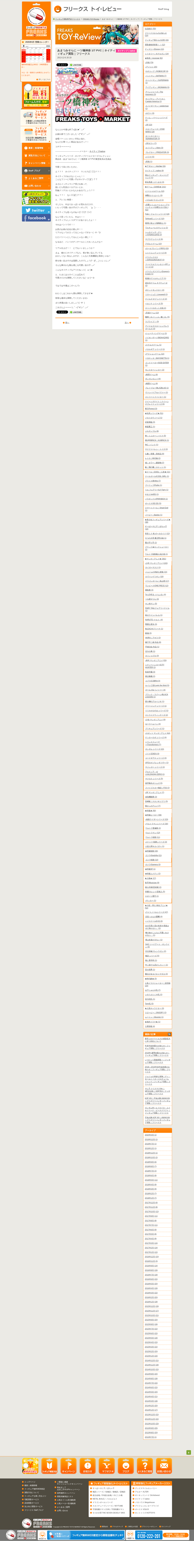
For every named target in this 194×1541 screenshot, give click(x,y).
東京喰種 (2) (150, 676)
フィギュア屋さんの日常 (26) (157, 40)
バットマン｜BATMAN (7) (155, 76)
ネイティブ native (142, 1499)
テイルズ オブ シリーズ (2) (156, 299)
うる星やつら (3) (152, 599)
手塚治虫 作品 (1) (152, 647)
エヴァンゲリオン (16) (154, 576)
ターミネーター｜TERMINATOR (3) (152, 137)
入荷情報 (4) (150, 1026)
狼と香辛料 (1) (151, 960)
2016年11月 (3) (151, 1261)
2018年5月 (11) (151, 1180)
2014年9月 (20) (151, 1374)
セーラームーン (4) (153, 724)
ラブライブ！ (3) (152, 322)
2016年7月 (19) (151, 1275)
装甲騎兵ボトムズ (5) (153, 783)
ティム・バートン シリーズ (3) (156, 119)
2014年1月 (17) (151, 1410)
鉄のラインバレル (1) (153, 615)
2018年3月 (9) (151, 1189)
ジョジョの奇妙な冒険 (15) (156, 572)
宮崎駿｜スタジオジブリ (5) (156, 801)
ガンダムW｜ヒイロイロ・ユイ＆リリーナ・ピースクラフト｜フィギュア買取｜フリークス (157, 1110)
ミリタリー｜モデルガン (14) (157, 54)
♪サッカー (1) (150, 900)
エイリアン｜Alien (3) (154, 148)
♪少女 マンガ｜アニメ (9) (155, 720)
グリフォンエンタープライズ (147, 1506)
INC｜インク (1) (151, 445)
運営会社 (105, 1526)
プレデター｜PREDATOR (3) (157, 152)
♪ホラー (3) (149, 113)
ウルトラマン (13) (152, 833)
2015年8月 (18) (151, 1324)
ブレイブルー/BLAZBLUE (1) (157, 388)
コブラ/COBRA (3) (152, 681)
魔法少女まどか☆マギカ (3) (156, 974)
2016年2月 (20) (151, 1297)
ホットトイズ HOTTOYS (145, 1513)
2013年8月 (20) (151, 1433)
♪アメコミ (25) (151, 67)
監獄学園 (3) (150, 672)
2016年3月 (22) (151, 1293)
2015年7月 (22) (151, 1329)
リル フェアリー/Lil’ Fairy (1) (156, 490)
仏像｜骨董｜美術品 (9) (154, 454)
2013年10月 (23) (152, 1424)
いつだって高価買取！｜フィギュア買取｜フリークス (157, 1061)
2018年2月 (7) (151, 1193)
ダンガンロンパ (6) (153, 379)
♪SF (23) (148, 125)
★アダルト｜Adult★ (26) (155, 166)
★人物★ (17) (150, 878)
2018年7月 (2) (151, 1171)
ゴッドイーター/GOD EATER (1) (157, 364)
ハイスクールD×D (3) (154, 921)
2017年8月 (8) (151, 1221)
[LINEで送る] (75, 65)
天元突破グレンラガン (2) (155, 951)
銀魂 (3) (148, 633)
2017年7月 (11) (151, 1225)
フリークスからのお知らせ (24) (156, 34)
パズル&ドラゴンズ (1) (154, 200)
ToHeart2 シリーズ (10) (154, 219)
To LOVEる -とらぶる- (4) (155, 595)
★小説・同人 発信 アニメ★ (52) (156, 906)
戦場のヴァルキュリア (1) (155, 278)
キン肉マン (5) (151, 604)
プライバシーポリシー (149, 1526)
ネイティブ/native (97, 151)
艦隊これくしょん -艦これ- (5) (157, 317)
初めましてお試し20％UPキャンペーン (68, 1488)
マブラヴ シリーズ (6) (154, 239)
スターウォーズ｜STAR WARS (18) (155, 130)
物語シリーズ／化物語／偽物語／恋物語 (109, 1492)
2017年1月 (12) (151, 1252)
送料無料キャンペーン (66, 1493)
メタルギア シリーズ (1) (155, 349)
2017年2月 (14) (151, 1248)
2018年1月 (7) (151, 1198)
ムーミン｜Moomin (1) (154, 1017)
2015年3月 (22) (151, 1347)
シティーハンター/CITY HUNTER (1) (154, 666)
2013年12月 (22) (152, 1415)
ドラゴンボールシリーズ (103, 1502)
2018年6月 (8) (151, 1175)
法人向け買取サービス (33, 1506)
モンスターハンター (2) (154, 370)
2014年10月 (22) (152, 1369)
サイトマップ (166, 1526)
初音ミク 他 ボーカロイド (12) (157, 533)
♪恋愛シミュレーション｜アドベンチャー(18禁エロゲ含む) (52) (157, 207)
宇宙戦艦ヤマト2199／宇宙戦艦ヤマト (108, 1509)
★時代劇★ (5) (151, 979)
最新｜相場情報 (30, 1485)
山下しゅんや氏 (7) (153, 990)
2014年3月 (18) (151, 1401)
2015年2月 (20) (151, 1351)
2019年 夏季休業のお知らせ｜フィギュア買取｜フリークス (157, 1054)
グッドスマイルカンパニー (146, 1488)
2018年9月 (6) (151, 1162)
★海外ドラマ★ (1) (152, 1022)
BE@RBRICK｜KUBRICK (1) (157, 440)
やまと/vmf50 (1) (152, 494)
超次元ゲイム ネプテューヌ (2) (156, 284)
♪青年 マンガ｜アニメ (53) (156, 660)
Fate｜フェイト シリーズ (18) (157, 214)
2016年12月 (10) (152, 1257)
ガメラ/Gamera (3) (153, 864)
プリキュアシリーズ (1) (154, 729)
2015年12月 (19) (152, 1306)
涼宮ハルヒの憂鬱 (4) (153, 917)
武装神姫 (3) (150, 422)
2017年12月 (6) (151, 1203)
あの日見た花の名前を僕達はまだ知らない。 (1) (157, 927)
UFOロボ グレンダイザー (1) (157, 763)
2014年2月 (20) (151, 1406)
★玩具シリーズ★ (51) (154, 413)
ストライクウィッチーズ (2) (156, 715)
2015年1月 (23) (151, 1356)
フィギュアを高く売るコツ (35, 1496)
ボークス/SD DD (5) (153, 503)
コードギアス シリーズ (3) (156, 758)
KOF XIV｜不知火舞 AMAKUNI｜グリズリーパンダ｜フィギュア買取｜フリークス (157, 1100)
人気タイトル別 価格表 (66, 1500)
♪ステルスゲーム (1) (153, 345)
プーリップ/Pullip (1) (153, 485)
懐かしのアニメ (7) (153, 806)
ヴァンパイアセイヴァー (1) (156, 392)
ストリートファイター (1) (155, 397)
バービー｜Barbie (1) (153, 515)
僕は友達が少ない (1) (153, 940)
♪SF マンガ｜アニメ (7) (154, 792)
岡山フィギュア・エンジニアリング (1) (157, 176)
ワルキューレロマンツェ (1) (156, 228)
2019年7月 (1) (151, 1144)
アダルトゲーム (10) (153, 244)
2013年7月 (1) (151, 1437)
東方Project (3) (151, 409)
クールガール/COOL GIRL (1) (157, 476)
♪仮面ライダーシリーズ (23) (156, 819)
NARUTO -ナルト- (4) (154, 620)
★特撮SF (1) (150, 869)
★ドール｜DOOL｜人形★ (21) (157, 472)
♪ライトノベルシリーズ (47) (156, 912)
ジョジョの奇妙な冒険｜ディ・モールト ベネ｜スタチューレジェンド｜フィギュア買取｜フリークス (157, 1080)
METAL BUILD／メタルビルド (105, 1499)
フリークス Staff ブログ (33, 1510)
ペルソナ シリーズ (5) (154, 304)
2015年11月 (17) (152, 1311)
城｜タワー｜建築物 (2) (154, 463)
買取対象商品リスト (65, 1496)
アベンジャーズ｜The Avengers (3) (154, 93)
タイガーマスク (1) (153, 567)
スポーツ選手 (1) (152, 896)
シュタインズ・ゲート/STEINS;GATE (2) (153, 233)
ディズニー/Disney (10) (154, 49)
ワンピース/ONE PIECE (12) (156, 586)
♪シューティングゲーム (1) (156, 333)
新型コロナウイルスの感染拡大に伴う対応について (157, 1040)
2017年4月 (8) (151, 1239)
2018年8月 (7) (151, 1166)
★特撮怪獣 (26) (151, 851)
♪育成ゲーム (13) (152, 313)
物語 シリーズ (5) (152, 956)
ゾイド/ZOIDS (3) (152, 754)
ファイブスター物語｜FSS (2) (157, 788)
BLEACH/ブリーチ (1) (154, 629)
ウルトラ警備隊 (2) (153, 828)
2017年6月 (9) (151, 1230)
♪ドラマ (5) (149, 157)
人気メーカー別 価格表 (66, 1503)
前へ (67, 322)
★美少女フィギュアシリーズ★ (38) (157, 521)
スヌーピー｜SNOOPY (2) (155, 1013)
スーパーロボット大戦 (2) (155, 308)
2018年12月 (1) (151, 1153)
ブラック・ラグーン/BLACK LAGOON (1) (156, 695)
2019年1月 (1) (151, 1148)
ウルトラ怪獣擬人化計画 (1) (156, 554)
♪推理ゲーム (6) (151, 375)
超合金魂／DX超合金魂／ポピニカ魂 (107, 1495)
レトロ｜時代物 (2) (153, 458)
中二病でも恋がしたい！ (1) (156, 965)
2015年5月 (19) (151, 1338)
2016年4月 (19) (151, 1288)
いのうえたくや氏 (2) (153, 995)
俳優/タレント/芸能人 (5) (155, 892)
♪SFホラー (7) (151, 143)
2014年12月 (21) (152, 1360)
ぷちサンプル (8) (152, 431)
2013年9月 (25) (151, 1428)
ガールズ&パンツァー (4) (155, 690)
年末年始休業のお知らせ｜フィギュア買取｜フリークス (157, 1047)
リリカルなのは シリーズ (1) (156, 710)
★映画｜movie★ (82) (154, 58)
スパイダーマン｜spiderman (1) (157, 107)
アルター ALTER (142, 1492)
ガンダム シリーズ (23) (154, 749)
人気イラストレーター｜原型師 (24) (157, 984)
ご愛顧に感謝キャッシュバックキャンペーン (69, 1483)
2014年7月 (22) (151, 1383)
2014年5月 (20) (151, 1392)
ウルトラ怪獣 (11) (152, 837)
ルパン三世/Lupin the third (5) (157, 685)
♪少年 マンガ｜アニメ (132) (156, 563)
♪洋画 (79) (149, 62)
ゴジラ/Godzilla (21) (153, 855)
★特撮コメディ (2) (153, 874)
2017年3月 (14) (151, 1243)
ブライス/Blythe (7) (153, 481)
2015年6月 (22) (151, 1333)
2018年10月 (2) (151, 1157)
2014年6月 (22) (151, 1387)
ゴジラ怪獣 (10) (151, 860)
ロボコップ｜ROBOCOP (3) (156, 71)
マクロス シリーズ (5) (154, 779)
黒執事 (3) (149, 590)
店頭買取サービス (31, 1503)
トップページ (29, 1482)
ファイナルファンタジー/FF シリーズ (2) (157, 265)
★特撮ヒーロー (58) (153, 815)
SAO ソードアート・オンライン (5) (157, 945)
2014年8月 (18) (151, 1378)
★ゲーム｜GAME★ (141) (155, 187)
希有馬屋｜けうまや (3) (154, 182)
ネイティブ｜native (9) (154, 171)
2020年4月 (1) (151, 1135)
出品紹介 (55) (150, 29)
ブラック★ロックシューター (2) (157, 548)
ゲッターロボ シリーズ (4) (156, 737)
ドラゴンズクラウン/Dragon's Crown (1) (157, 272)
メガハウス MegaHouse (145, 1502)
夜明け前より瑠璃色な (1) (155, 223)
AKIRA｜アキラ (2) (153, 638)
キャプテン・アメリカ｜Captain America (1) (155, 100)
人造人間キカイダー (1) (154, 846)
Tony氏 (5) (149, 1004)
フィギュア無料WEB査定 (34, 1489)
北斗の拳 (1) (150, 651)
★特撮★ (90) (150, 811)
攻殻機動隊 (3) (151, 797)
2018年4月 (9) (151, 1185)
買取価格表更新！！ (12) (155, 45)
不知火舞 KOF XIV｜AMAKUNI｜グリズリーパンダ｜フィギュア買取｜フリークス (157, 1120)
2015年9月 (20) (151, 1320)
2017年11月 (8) (151, 1207)
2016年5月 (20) (151, 1284)
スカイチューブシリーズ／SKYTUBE (108, 1506)
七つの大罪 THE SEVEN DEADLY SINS (109, 1513)
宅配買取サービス (31, 1499)
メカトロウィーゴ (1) (153, 418)
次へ (127, 322)
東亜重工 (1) (150, 427)
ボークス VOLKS (142, 1509)
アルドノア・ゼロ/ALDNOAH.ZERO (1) (155, 773)
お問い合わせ (62, 1511)
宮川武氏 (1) (150, 999)
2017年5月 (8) (151, 1234)
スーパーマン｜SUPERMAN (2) (157, 81)
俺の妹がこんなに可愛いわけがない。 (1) (157, 934)
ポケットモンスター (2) (154, 290)
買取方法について (31, 1492)
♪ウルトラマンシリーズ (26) (156, 824)
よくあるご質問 (63, 1507)
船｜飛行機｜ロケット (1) (155, 467)
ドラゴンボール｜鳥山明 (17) (157, 581)
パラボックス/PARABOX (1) (156, 499)
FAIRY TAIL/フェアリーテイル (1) (157, 609)
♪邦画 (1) (148, 161)
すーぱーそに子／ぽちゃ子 (103, 1488)
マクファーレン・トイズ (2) (156, 449)
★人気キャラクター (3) (154, 1008)
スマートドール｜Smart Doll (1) (156, 509)
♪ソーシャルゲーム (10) (154, 191)
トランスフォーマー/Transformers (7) (153, 743)
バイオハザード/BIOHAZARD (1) (157, 339)
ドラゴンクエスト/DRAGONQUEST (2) (154, 258)
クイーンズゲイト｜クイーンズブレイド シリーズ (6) (157, 402)
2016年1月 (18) (151, 1302)
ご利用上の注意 (132, 1526)
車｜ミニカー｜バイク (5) (155, 436)
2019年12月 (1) (151, 1139)
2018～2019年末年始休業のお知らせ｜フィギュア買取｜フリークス (157, 1069)
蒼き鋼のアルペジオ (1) (154, 701)
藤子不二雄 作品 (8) (153, 642)
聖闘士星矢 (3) (151, 624)
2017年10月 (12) (152, 1211)
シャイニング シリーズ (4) (156, 253)
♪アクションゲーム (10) (154, 354)
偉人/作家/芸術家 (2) (153, 887)
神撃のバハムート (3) (153, 195)
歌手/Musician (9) (152, 883)
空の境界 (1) (150, 970)
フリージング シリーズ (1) (156, 706)
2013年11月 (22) (152, 1419)
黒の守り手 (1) (151, 543)
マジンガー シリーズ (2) (155, 767)
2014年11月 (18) (152, 1365)
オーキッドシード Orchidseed (147, 1495)
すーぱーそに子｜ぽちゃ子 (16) (156, 527)
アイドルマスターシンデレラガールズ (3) (157, 327)
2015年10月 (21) (152, 1315)
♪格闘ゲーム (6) (151, 383)
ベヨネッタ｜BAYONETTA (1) (157, 358)
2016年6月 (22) (151, 1279)
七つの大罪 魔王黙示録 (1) (155, 538)
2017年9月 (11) (151, 1216)
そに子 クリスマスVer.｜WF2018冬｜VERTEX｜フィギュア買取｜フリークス (157, 1091)
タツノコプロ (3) (152, 656)
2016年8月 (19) (151, 1270)
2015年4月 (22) (151, 1342)
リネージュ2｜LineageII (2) (156, 294)
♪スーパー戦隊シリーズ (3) (156, 842)
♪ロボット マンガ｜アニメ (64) (157, 733)
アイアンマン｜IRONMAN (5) (157, 87)
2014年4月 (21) (151, 1396)
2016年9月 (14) (151, 1266)
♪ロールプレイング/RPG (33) (157, 248)
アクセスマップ (117, 1526)
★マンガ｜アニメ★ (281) (155, 559)
